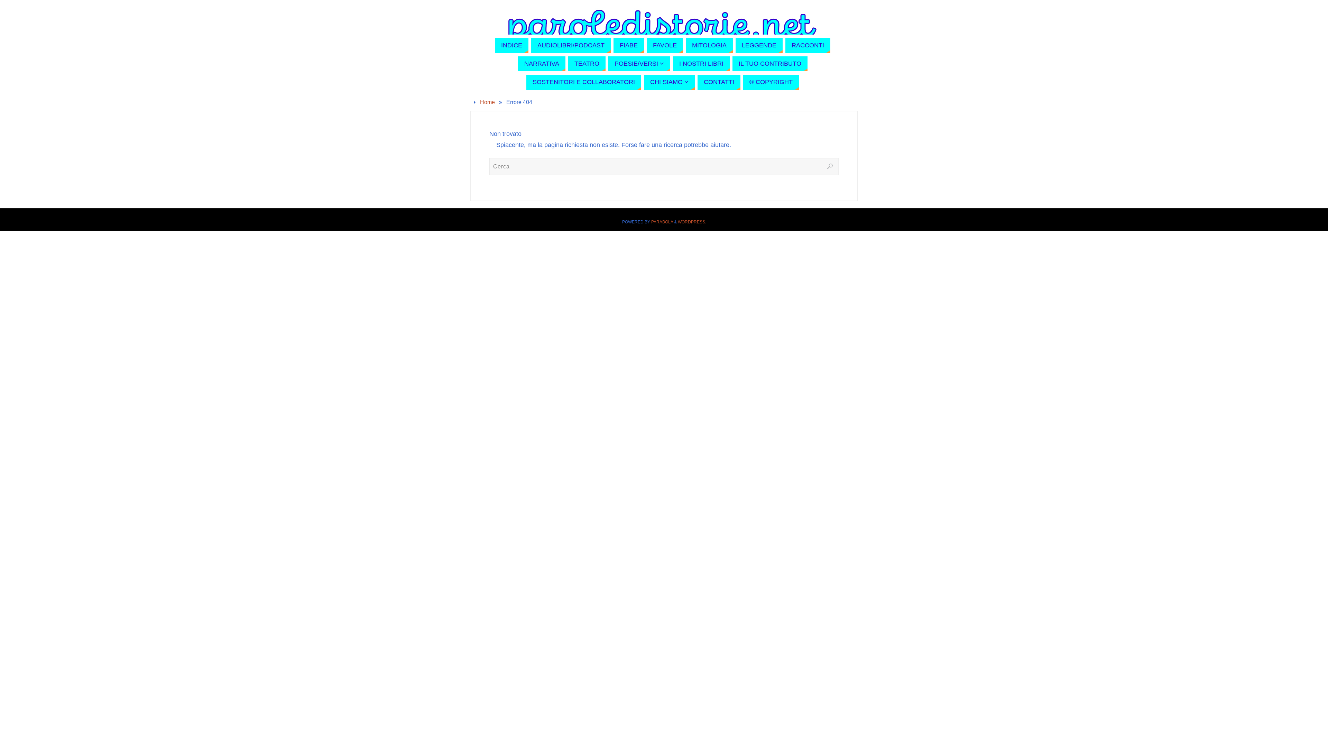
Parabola (662, 222)
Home (487, 102)
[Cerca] (830, 166)
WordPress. (692, 222)
